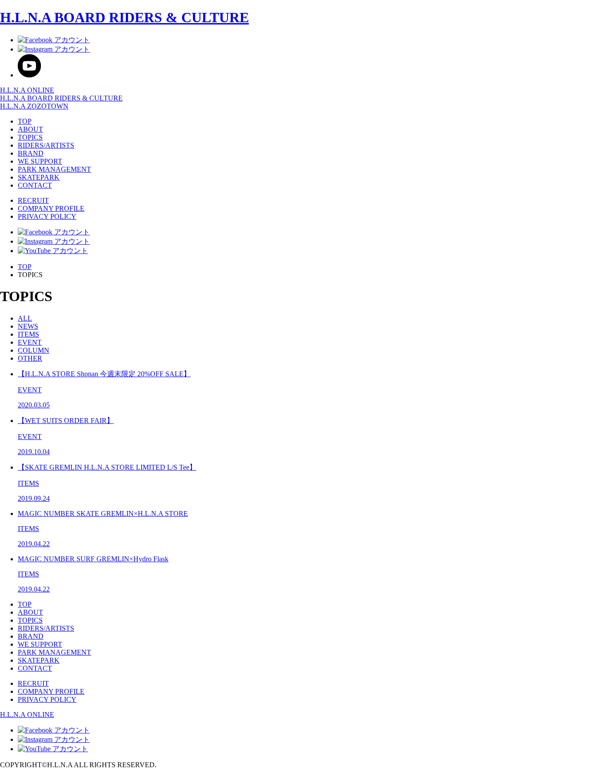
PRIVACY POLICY (47, 216)
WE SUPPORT (40, 161)
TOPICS (30, 137)
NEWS (28, 326)
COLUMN (33, 350)
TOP (25, 121)
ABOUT (30, 129)
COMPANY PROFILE (51, 208)
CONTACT (35, 185)
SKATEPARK (39, 177)
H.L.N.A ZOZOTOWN (34, 106)
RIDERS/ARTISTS (46, 145)
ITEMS (28, 334)
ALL (25, 318)
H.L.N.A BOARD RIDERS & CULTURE (124, 17)
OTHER (30, 358)
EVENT (30, 342)
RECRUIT (33, 200)
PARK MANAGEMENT (54, 169)
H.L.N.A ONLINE (27, 90)
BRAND (31, 153)
